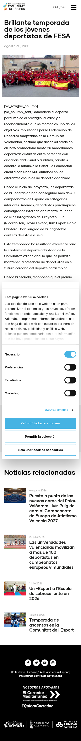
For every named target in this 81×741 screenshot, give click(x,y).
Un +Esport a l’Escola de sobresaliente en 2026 (50, 593)
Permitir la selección (40, 436)
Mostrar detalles (56, 410)
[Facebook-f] (28, 662)
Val (63, 7)
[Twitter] (36, 662)
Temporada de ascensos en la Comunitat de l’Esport (51, 624)
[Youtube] (44, 662)
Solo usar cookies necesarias (40, 450)
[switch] (70, 367)
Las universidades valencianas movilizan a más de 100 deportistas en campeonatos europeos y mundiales (52, 555)
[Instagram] (53, 662)
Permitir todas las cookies (40, 423)
